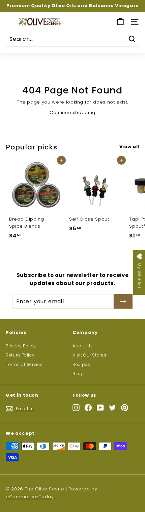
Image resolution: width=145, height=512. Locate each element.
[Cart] (120, 22)
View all (129, 146)
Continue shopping (72, 112)
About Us (82, 346)
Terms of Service (24, 364)
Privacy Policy (21, 346)
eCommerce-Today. (30, 496)
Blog (77, 373)
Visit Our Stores (89, 355)
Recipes (81, 364)
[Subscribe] (123, 301)
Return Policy (20, 355)
